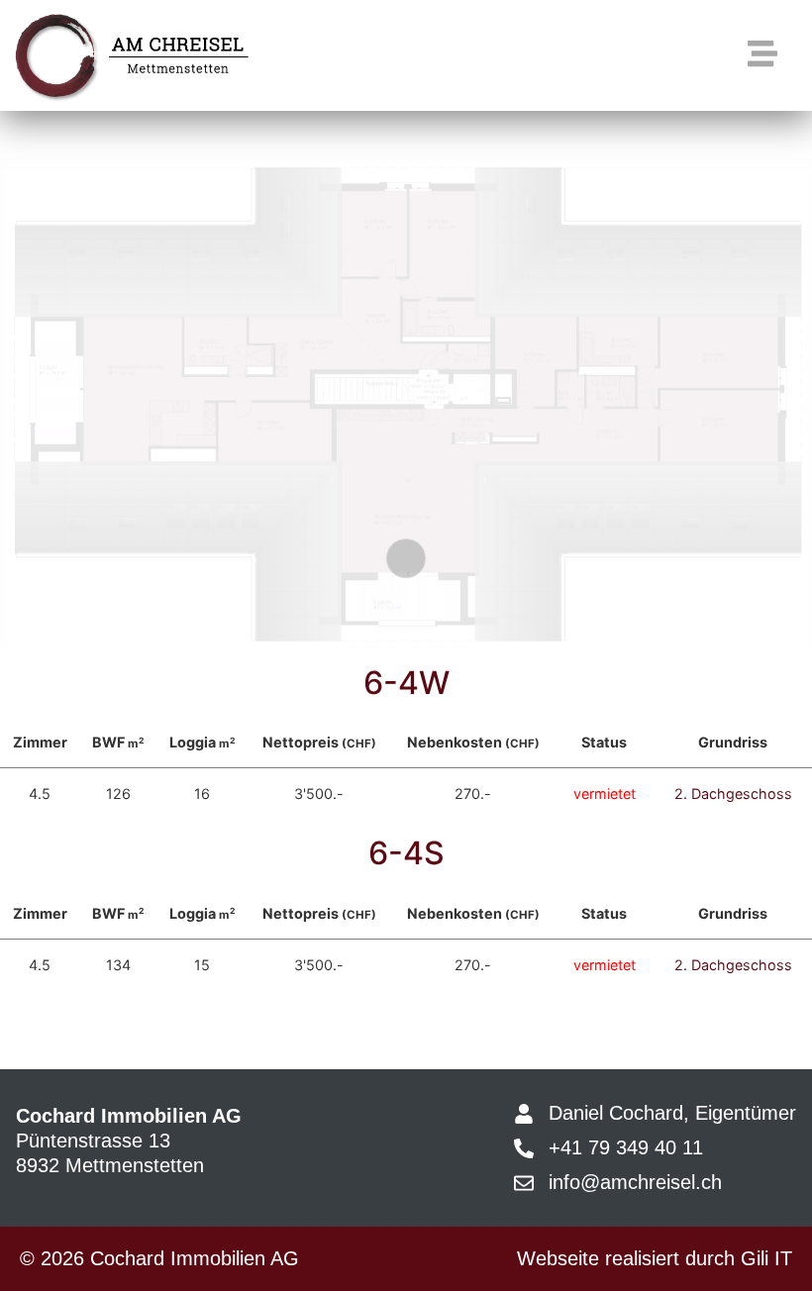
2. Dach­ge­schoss (733, 793)
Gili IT (766, 1258)
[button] (762, 55)
